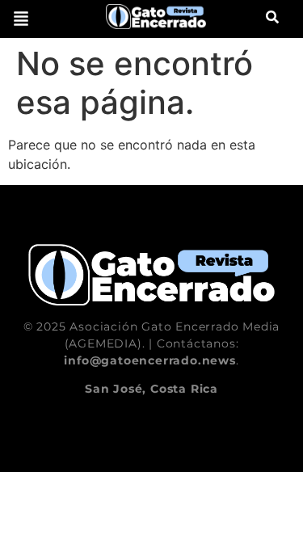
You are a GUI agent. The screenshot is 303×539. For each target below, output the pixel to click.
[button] (21, 18)
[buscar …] (272, 18)
